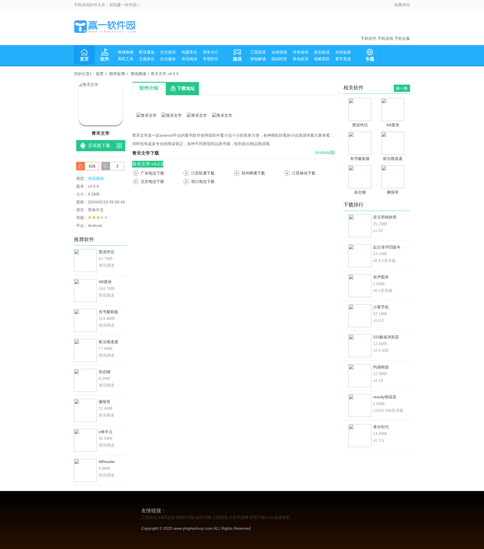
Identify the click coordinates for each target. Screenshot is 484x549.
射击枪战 (322, 52)
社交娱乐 (168, 52)
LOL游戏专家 (278, 517)
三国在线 (149, 517)
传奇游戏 (300, 52)
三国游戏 (258, 52)
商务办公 (210, 52)
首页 (84, 59)
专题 (369, 59)
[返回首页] (105, 26)
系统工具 (125, 59)
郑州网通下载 (253, 173)
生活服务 (168, 59)
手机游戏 (385, 38)
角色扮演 (300, 59)
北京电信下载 (152, 181)
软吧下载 (257, 517)
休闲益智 (343, 52)
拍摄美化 (189, 52)
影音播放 (147, 52)
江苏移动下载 (303, 173)
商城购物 (125, 52)
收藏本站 (402, 5)
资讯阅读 (189, 59)
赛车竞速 (343, 59)
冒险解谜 (258, 59)
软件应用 (117, 73)
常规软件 (210, 59)
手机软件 (368, 38)
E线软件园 (185, 517)
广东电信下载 (152, 173)
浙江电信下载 (203, 181)
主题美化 (147, 59)
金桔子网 (203, 517)
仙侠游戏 (279, 52)
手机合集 (402, 38)
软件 (104, 59)
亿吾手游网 (238, 517)
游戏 (237, 59)
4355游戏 (166, 517)
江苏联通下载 (203, 173)
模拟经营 (279, 59)
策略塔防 (322, 59)
